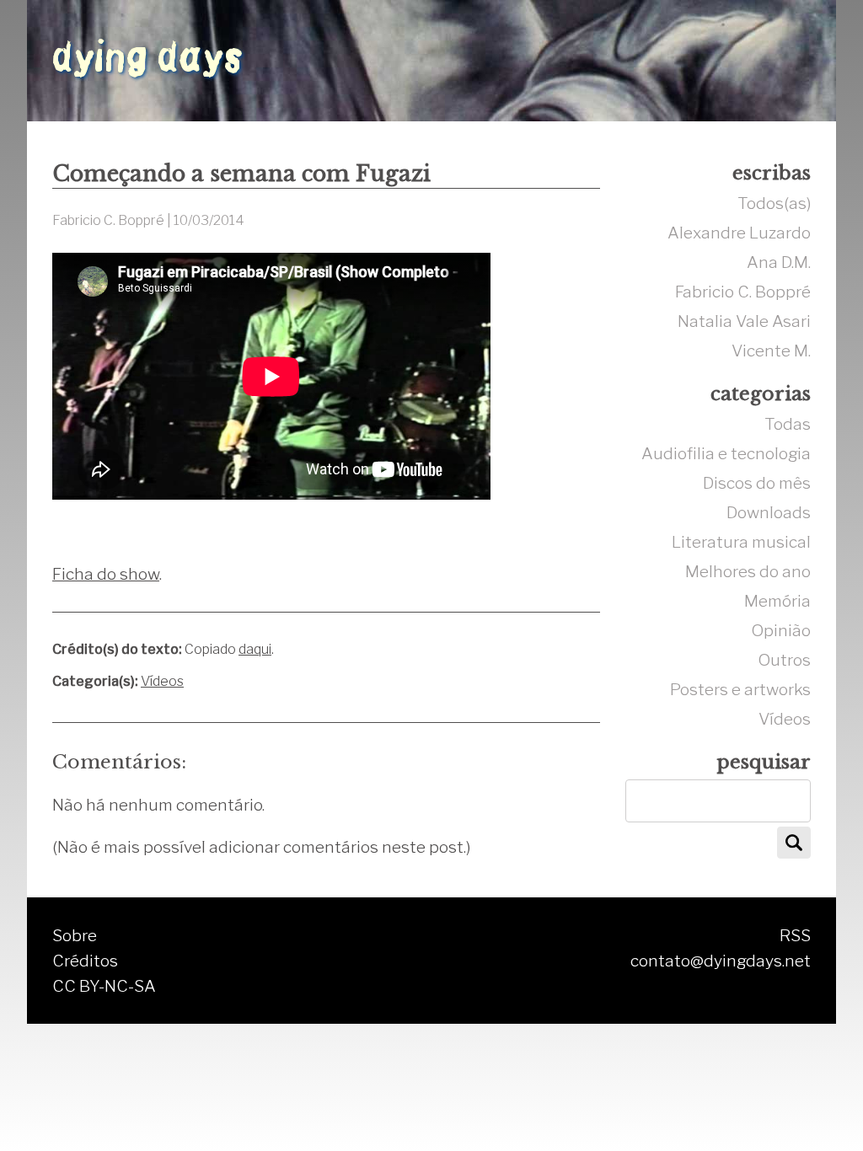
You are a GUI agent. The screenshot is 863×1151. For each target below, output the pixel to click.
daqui (255, 649)
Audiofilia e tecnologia (726, 453)
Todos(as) (774, 203)
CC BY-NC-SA (104, 986)
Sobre (74, 935)
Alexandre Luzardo (739, 232)
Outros (784, 660)
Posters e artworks (740, 689)
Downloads (768, 512)
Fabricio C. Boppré (743, 291)
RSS (795, 935)
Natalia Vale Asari (744, 321)
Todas (787, 424)
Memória (777, 601)
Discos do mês (757, 483)
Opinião (781, 630)
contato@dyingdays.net (720, 960)
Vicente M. (771, 350)
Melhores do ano (748, 571)
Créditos (85, 960)
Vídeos (162, 681)
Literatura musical (741, 542)
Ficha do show (105, 574)
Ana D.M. (779, 262)
